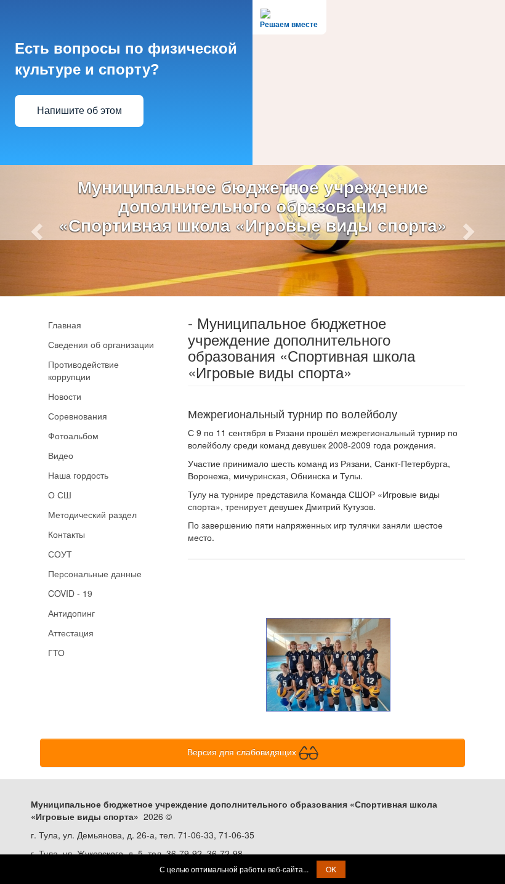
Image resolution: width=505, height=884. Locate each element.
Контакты (66, 534)
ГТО (56, 652)
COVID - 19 (70, 593)
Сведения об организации (101, 344)
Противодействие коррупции (83, 370)
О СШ (59, 495)
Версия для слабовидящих (243, 751)
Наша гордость (78, 475)
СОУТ (60, 554)
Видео (60, 455)
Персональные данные (95, 573)
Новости (64, 396)
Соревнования (77, 416)
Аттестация (71, 633)
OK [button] (331, 869)
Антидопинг (71, 613)
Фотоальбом (73, 435)
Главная (64, 324)
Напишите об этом (79, 110)
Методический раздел (92, 514)
